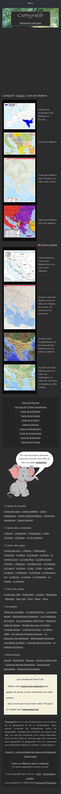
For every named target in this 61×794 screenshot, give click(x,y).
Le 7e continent (34, 537)
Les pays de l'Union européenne (31, 407)
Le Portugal (34, 572)
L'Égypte (8, 564)
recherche (41, 462)
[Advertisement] (30, 59)
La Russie (14, 577)
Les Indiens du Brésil (14, 642)
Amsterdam (28, 594)
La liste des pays (12, 550)
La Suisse (26, 577)
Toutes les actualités (14, 612)
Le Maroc (8, 572)
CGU (38, 774)
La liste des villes (12, 594)
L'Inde (30, 568)
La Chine (44, 555)
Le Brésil (20, 555)
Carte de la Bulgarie (30, 411)
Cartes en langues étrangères (20, 664)
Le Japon (48, 568)
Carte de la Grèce (30, 420)
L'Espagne (20, 564)
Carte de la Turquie (30, 442)
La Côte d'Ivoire (43, 559)
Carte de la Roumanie (30, 433)
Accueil (7, 660)
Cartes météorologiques (30, 516)
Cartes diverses (25, 520)
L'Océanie (20, 537)
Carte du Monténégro (30, 429)
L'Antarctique (34, 533)
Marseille (9, 599)
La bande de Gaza (31, 629)
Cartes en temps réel (46, 660)
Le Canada (32, 555)
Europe (21, 95)
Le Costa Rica (27, 559)
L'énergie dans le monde (39, 642)
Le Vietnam (18, 581)
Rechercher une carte (30, 23)
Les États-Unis (34, 564)
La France (9, 568)
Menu (30, 3)
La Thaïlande (39, 577)
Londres (40, 594)
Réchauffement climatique (25, 616)
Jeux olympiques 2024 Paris (30, 621)
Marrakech (51, 594)
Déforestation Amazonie (42, 638)
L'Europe (8, 537)
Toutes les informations (28, 669)
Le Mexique (21, 572)
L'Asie (46, 533)
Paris (30, 599)
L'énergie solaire (12, 629)
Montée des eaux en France (36, 625)
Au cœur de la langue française (27, 634)
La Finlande (49, 564)
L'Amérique (20, 533)
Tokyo (45, 599)
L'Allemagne (39, 550)
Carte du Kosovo (30, 424)
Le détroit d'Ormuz (35, 612)
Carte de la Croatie (30, 416)
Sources (30, 660)
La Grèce (20, 568)
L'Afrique (8, 533)
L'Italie (39, 568)
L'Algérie (27, 550)
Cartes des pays (12, 511)
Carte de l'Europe (30, 402)
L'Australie (9, 555)
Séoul (37, 599)
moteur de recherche (32, 686)
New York (21, 599)
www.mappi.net (30, 709)
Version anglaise (49, 245)
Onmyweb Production (45, 782)
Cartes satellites (30, 511)
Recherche (18, 660)
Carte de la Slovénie (30, 438)
